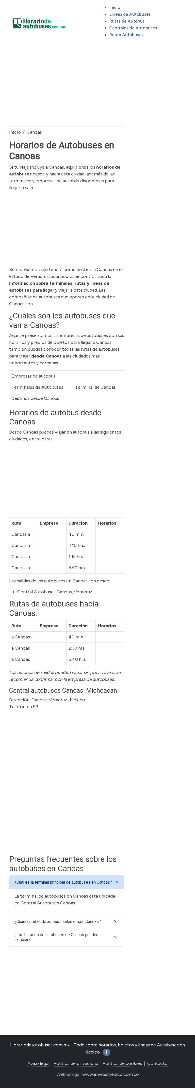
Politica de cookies (122, 1063)
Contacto (157, 1063)
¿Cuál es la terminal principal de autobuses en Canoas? (63, 882)
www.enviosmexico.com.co (110, 1074)
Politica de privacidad (76, 1063)
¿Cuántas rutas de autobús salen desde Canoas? (57, 921)
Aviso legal (38, 1063)
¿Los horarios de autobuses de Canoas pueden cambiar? (56, 937)
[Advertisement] (66, 86)
